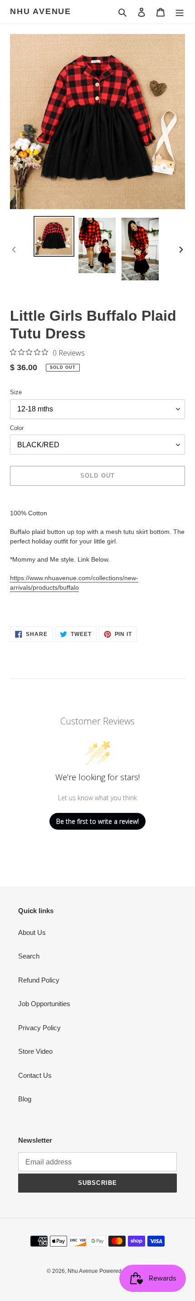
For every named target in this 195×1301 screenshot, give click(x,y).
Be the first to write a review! (97, 821)
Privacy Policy (39, 1028)
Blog (24, 1099)
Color (17, 428)
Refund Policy (38, 980)
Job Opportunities (44, 1004)
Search (28, 956)
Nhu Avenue (40, 11)
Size (16, 392)
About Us (32, 932)
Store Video (35, 1051)
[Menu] (179, 12)
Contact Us (35, 1075)
